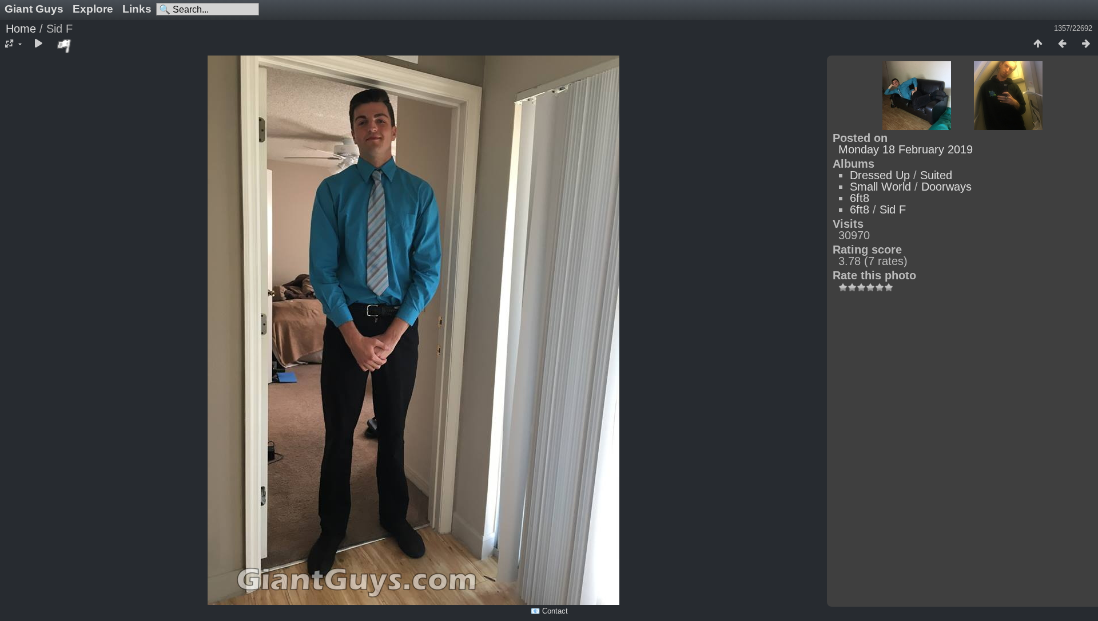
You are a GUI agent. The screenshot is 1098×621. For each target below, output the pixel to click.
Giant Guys (34, 9)
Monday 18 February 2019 (905, 149)
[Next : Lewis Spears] (1086, 44)
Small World (880, 186)
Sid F (893, 209)
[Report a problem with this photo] (65, 45)
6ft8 (859, 198)
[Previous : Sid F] (1062, 44)
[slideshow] (38, 44)
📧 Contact (549, 611)
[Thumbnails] (1038, 44)
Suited (936, 175)
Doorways (946, 186)
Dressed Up (880, 175)
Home (21, 28)
